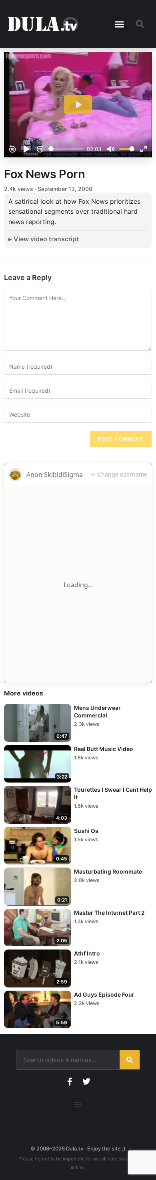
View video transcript (46, 239)
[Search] (130, 1059)
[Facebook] (70, 1082)
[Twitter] (86, 1082)
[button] (119, 24)
